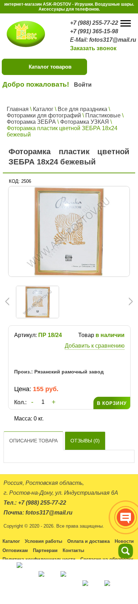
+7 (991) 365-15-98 (94, 31)
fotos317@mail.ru (112, 40)
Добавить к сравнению (95, 346)
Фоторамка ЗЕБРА (31, 122)
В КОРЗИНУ (112, 403)
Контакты (73, 550)
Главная (18, 109)
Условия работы (43, 541)
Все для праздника (82, 109)
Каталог (43, 109)
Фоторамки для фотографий (44, 115)
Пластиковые (103, 115)
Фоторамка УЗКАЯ (84, 122)
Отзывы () (85, 440)
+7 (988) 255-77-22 (94, 23)
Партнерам (45, 550)
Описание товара (33, 440)
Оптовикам (15, 550)
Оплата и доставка (88, 541)
